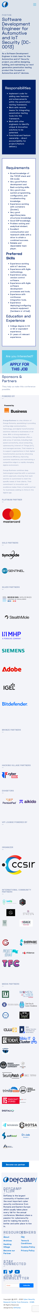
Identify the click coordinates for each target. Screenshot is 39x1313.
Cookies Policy (28, 1247)
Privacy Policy (27, 1250)
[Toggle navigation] (35, 4)
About (6, 1237)
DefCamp (17, 1308)
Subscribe (26, 1285)
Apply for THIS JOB (19, 366)
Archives (8, 1240)
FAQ (22, 1237)
